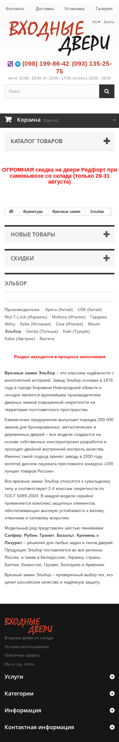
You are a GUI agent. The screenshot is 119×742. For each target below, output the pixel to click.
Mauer (94, 323)
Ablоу (10, 323)
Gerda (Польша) (42, 331)
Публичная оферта (22, 655)
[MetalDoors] (59, 37)
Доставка (45, 8)
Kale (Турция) (76, 331)
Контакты (15, 8)
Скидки (22, 258)
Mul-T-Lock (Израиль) (26, 316)
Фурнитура (33, 212)
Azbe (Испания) (35, 323)
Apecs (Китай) (59, 309)
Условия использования (27, 646)
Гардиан (98, 316)
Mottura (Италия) (69, 316)
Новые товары (33, 234)
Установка (74, 8)
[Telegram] (17, 63)
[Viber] (10, 63)
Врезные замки (66, 212)
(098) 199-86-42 (45, 63)
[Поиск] (106, 91)
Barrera (47, 338)
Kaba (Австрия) (20, 338)
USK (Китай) (90, 309)
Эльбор (97, 212)
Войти (109, 22)
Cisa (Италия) (69, 323)
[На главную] (11, 212)
